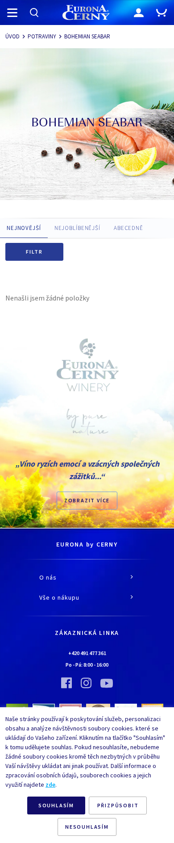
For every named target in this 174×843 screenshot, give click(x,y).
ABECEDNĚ (128, 228)
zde (50, 784)
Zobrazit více (87, 500)
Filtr (34, 251)
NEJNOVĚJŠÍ (24, 228)
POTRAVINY (42, 36)
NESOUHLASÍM (87, 826)
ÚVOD (12, 36)
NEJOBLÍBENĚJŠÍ (77, 228)
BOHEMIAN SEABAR (87, 36)
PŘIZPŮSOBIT (118, 805)
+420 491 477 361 (87, 653)
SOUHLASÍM (56, 805)
